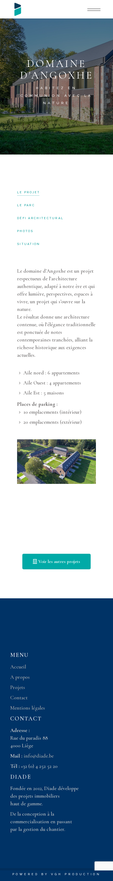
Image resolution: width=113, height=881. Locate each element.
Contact (19, 698)
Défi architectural (40, 218)
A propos (20, 677)
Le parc (26, 205)
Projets (17, 687)
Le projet (28, 192)
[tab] (28, 193)
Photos (25, 231)
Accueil (18, 667)
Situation (28, 244)
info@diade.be (39, 756)
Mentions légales (27, 708)
